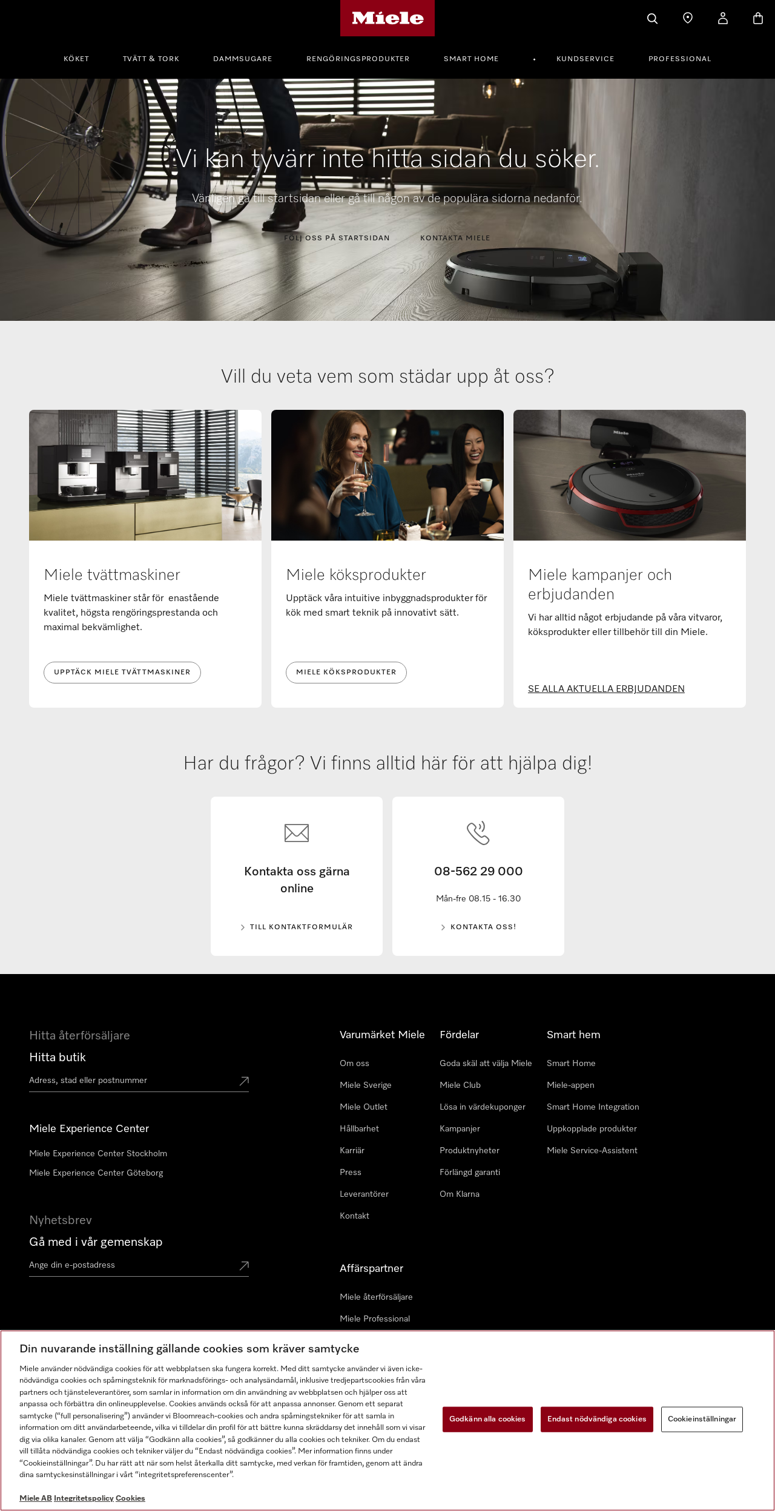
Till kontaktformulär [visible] (301, 927)
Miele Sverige (366, 1085)
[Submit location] (244, 1082)
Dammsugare (242, 59)
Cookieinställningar (702, 1419)
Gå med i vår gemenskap (96, 1242)
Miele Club (460, 1085)
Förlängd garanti (470, 1172)
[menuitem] (83, 57)
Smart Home (471, 59)
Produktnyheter (470, 1151)
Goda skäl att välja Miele (486, 1063)
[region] (387, 1420)
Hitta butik (57, 1058)
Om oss (354, 1063)
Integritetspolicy (84, 1499)
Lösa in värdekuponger (483, 1107)
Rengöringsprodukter (358, 59)
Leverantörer (364, 1194)
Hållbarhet (359, 1129)
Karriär (352, 1151)
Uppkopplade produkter (592, 1129)
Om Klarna (460, 1194)
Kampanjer (460, 1129)
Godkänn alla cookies (487, 1419)
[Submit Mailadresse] (244, 1267)
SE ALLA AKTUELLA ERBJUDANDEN (606, 689)
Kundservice (585, 59)
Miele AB (35, 1499)
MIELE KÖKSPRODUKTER (346, 672)
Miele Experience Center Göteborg (96, 1173)
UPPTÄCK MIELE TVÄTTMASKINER (122, 672)
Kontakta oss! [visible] (483, 927)
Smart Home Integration (593, 1107)
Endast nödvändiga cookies (597, 1419)
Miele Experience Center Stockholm (98, 1154)
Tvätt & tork (151, 59)
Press (350, 1172)
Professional (679, 59)
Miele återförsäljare (376, 1297)
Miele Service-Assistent (592, 1151)
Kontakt (354, 1216)
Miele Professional (375, 1319)
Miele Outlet (364, 1107)
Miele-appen (571, 1085)
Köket (76, 59)
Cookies (130, 1499)
